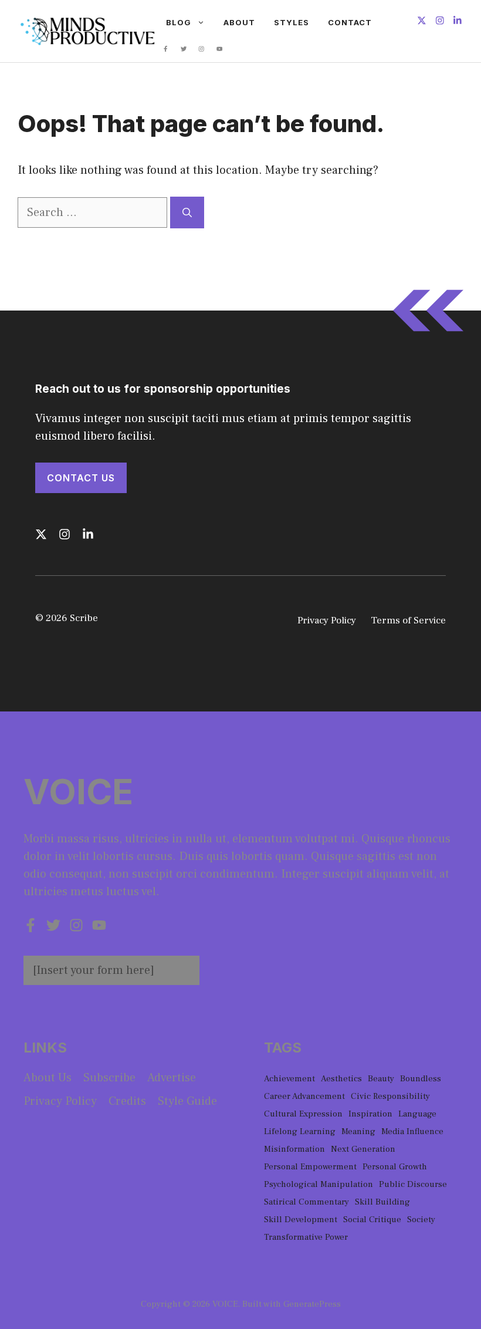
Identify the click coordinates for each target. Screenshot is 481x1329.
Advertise (171, 1077)
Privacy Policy (326, 620)
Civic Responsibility (390, 1096)
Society (421, 1219)
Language (417, 1113)
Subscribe (109, 1077)
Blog (178, 22)
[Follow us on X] (421, 22)
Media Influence (412, 1131)
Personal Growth (395, 1166)
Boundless (420, 1078)
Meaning (358, 1131)
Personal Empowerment (310, 1166)
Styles (291, 22)
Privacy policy (60, 1101)
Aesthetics (341, 1078)
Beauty (381, 1078)
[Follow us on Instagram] (440, 22)
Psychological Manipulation (318, 1184)
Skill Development (300, 1219)
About (239, 22)
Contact (350, 22)
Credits (127, 1101)
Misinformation (294, 1149)
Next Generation (363, 1149)
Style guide (187, 1101)
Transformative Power (306, 1237)
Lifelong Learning (300, 1131)
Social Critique (372, 1219)
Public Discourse (413, 1184)
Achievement (289, 1078)
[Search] (187, 212)
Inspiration (370, 1113)
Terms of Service (408, 620)
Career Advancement (304, 1096)
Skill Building (382, 1201)
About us (47, 1077)
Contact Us (81, 478)
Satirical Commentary (306, 1201)
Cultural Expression (303, 1113)
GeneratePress (312, 1304)
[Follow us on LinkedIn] (457, 22)
